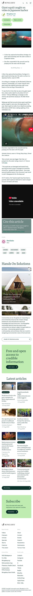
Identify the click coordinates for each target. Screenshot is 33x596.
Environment (14, 249)
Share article (17, 20)
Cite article (7, 24)
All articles (7, 488)
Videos (4, 532)
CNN (5, 163)
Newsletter (11, 512)
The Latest (5, 548)
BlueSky (19, 573)
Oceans (23, 249)
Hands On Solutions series (11, 339)
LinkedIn (19, 555)
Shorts (4, 543)
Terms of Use (21, 548)
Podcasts (4, 535)
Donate (19, 538)
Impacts (19, 540)
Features (4, 545)
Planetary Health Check (9, 565)
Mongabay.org (6, 560)
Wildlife (11, 253)
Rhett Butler (10, 240)
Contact (19, 535)
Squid (4, 253)
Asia (14, 15)
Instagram (20, 558)
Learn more (11, 367)
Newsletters (20, 543)
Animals (5, 249)
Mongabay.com (11, 14)
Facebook (20, 565)
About (19, 532)
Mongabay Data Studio (8, 572)
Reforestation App (7, 563)
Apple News (20, 580)
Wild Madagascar (7, 555)
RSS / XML (20, 583)
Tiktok (19, 568)
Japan (23, 253)
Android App (20, 578)
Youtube (19, 560)
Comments (7, 20)
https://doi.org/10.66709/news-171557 (14, 231)
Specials (4, 540)
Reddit (19, 570)
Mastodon (20, 575)
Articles (4, 538)
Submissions (21, 545)
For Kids (4, 558)
